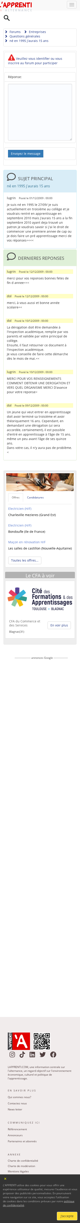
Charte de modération (21, 1155)
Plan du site (15, 1165)
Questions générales (24, 25)
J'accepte (67, 1216)
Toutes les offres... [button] (24, 549)
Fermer (5, 1178)
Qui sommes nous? (19, 1086)
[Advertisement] (41, 823)
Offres (16, 486)
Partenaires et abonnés (22, 1130)
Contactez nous (17, 1092)
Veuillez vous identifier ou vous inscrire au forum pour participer (35, 49)
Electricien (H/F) (19, 497)
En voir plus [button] (59, 614)
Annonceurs (15, 1124)
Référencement (17, 1118)
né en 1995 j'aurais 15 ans (28, 29)
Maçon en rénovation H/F (27, 531)
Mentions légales (18, 1160)
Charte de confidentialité (23, 1149)
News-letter (15, 1098)
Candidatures (35, 486)
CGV (10, 1171)
